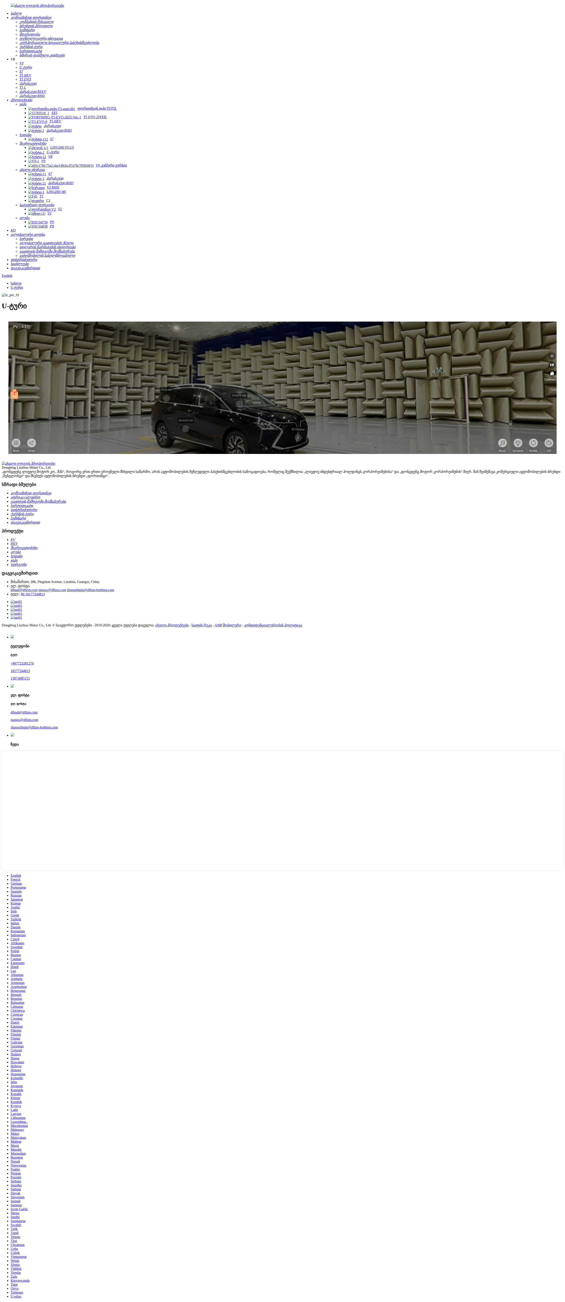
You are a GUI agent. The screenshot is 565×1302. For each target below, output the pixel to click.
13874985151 (20, 678)
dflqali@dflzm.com (24, 590)
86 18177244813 (33, 594)
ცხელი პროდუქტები (172, 625)
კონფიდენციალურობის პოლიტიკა (273, 625)
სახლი (16, 283)
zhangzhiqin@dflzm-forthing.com (90, 590)
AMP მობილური (228, 625)
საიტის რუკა (202, 625)
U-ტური (17, 287)
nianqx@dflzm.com (52, 590)
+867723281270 (22, 663)
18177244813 (20, 671)
